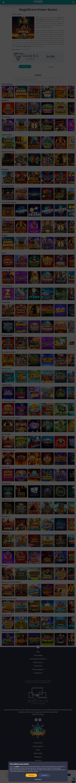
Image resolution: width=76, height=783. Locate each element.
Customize (44, 775)
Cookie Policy (38, 779)
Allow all (31, 775)
